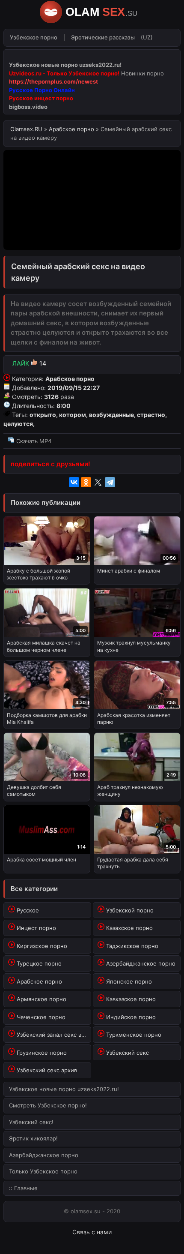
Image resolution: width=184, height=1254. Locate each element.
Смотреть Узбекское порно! (48, 1105)
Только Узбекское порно (43, 1171)
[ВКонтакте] (74, 482)
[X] (98, 482)
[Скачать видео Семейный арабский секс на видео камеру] (92, 431)
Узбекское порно (33, 37)
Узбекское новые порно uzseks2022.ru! (64, 1089)
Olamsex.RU (27, 129)
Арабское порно (71, 129)
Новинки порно (142, 73)
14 (29, 363)
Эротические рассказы (103, 37)
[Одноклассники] (86, 482)
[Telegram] (110, 482)
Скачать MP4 (33, 441)
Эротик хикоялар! (33, 1138)
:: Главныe (23, 1188)
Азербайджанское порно (43, 1155)
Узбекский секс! (31, 1122)
